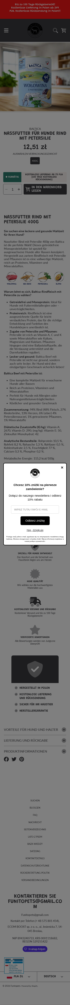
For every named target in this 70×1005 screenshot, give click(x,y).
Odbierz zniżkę (35, 520)
